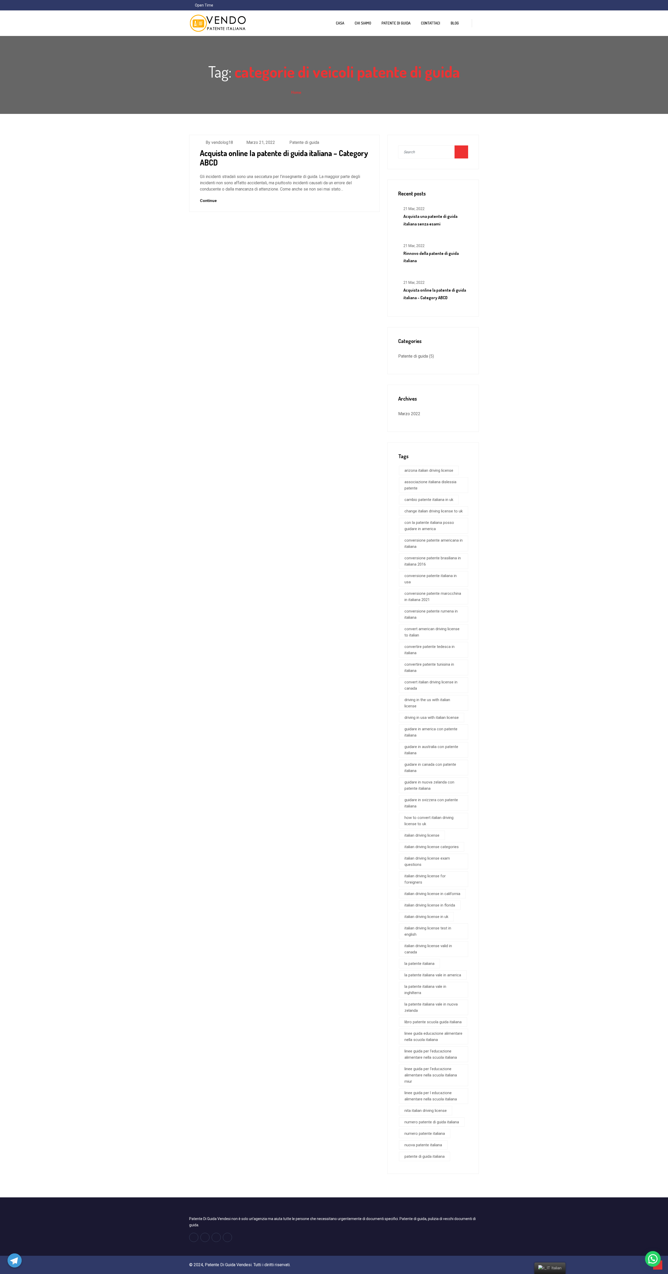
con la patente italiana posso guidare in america (429, 525)
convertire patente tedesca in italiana (429, 649)
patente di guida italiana (424, 1156)
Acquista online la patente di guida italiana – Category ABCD (284, 157)
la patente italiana (419, 963)
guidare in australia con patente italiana (431, 749)
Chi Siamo (363, 23)
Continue (209, 200)
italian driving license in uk (426, 916)
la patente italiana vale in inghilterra (425, 989)
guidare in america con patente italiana (430, 732)
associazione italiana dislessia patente (430, 485)
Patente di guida (304, 142)
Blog (455, 23)
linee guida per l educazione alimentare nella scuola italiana (430, 1096)
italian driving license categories (431, 846)
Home (296, 92)
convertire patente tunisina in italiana (429, 667)
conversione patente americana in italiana (433, 543)
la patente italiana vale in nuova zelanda (431, 1007)
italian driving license (421, 835)
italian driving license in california (432, 893)
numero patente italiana (424, 1133)
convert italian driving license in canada (430, 685)
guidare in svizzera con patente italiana (431, 803)
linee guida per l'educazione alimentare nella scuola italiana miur (430, 1075)
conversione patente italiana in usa (430, 578)
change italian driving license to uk (433, 511)
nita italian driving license (425, 1110)
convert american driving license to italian (432, 632)
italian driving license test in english (427, 931)
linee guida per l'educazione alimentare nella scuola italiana (430, 1054)
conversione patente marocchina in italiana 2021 (432, 596)
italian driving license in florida (429, 905)
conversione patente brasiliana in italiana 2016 (432, 561)
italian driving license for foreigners (425, 879)
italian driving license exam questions (427, 861)
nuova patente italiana (423, 1145)
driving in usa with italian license (431, 717)
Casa (340, 23)
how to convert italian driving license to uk (429, 820)
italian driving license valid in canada (428, 949)
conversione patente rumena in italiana (431, 614)
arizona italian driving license (428, 470)
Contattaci (430, 23)
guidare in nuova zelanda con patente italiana (429, 785)
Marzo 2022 (409, 413)
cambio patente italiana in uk (428, 499)
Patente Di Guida (395, 23)
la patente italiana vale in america (432, 975)
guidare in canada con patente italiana (430, 767)
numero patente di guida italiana (431, 1122)
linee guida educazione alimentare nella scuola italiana (433, 1036)
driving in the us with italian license (427, 702)
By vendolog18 (219, 142)
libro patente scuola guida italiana (433, 1022)
